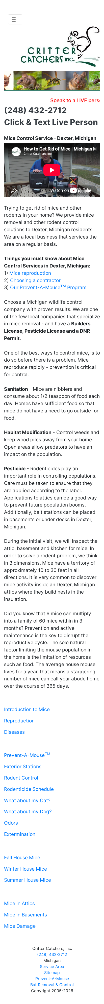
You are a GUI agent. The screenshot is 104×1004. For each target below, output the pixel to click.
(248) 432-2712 (52, 954)
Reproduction (19, 721)
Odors (11, 823)
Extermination (19, 834)
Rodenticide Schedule (29, 789)
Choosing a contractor (35, 280)
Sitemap (52, 972)
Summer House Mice (27, 880)
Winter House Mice (25, 869)
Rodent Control (21, 778)
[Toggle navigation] (15, 19)
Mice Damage (20, 926)
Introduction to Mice (27, 709)
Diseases (14, 732)
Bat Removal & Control (52, 984)
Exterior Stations (22, 766)
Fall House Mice (22, 858)
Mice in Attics (19, 903)
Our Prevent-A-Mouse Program (48, 287)
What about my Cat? (27, 800)
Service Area (52, 966)
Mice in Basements (25, 915)
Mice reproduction (30, 273)
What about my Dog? (28, 811)
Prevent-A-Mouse (27, 755)
